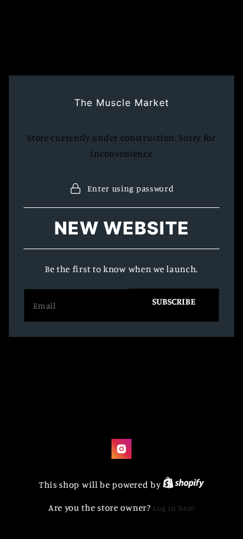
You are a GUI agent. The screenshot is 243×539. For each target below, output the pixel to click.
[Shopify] (183, 485)
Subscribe (173, 301)
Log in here (174, 507)
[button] (122, 188)
